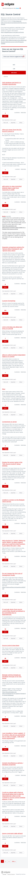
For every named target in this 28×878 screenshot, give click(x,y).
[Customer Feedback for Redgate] (7, 4)
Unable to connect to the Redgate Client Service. (13, 500)
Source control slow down (10, 645)
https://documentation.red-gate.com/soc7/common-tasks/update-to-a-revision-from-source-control (14, 227)
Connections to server (9, 422)
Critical (21, 123)
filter (3, 389)
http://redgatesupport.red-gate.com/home (12, 32)
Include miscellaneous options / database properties (12, 764)
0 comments (17, 112)
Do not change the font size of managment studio (12, 574)
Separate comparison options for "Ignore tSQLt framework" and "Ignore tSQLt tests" (13, 249)
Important (14, 123)
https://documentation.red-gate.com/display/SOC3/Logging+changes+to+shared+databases (14, 693)
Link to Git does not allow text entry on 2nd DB (12, 328)
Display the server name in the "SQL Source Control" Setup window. (12, 464)
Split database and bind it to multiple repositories (11, 83)
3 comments (17, 482)
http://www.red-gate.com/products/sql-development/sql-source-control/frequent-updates (14, 41)
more (11, 109)
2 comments (17, 202)
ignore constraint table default (12, 833)
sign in (17, 8)
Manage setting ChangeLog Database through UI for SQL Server (12, 676)
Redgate (4, 874)
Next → (14, 861)
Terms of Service (11, 874)
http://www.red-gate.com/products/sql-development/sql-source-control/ (14, 22)
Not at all (6, 123)
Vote (5, 116)
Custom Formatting (8, 301)
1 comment (17, 169)
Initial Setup (23, 112)
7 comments (17, 309)
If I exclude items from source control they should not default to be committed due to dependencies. (13, 611)
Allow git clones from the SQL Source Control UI (12, 130)
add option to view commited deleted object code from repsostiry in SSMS (12, 188)
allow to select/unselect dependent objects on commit (13, 355)
